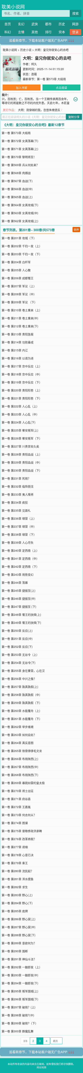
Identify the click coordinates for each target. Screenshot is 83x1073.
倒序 (76, 229)
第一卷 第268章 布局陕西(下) (20, 775)
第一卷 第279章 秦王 (15, 863)
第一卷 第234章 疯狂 (15, 502)
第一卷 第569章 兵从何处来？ (20, 165)
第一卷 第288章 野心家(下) (18, 935)
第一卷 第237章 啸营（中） (19, 526)
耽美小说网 (13, 6)
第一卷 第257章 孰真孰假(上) (20, 687)
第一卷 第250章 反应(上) (17, 631)
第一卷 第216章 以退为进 (17, 358)
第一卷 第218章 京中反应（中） (22, 374)
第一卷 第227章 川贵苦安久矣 (20, 446)
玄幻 (21, 24)
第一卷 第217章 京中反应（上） (22, 366)
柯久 (34, 64)
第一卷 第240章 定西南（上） (20, 550)
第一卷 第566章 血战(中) (17, 189)
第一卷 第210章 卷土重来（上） (22, 310)
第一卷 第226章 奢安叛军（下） (22, 438)
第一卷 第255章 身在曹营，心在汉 (23, 671)
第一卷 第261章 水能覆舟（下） (22, 719)
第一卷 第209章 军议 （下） (19, 302)
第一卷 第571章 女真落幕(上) (20, 149)
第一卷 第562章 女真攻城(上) (20, 221)
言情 (21, 32)
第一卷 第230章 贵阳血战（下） (22, 470)
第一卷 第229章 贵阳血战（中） (22, 462)
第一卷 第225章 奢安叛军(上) (20, 430)
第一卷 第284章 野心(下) (17, 903)
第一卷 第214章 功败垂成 (17, 342)
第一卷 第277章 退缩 (15, 847)
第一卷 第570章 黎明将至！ (19, 157)
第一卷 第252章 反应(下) (17, 647)
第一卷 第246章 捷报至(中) (18, 598)
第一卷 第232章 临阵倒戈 (17, 486)
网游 (75, 24)
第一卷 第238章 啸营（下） (19, 534)
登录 (75, 32)
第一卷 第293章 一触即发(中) (20, 975)
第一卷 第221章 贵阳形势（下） (22, 398)
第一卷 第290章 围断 (15, 951)
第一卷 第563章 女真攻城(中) (20, 213)
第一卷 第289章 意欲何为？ (19, 943)
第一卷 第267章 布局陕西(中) (20, 767)
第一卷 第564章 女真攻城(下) (20, 205)
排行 (48, 32)
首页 (7, 24)
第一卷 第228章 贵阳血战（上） (22, 454)
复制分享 (74, 117)
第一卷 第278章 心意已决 (17, 855)
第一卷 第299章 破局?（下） (20, 1023)
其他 (34, 32)
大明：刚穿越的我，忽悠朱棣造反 (39, 110)
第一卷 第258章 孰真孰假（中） (22, 695)
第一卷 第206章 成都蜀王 (17, 278)
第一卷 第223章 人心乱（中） (20, 414)
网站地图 (41, 1067)
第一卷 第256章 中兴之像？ (19, 679)
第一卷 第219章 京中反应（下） (22, 382)
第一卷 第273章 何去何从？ (19, 815)
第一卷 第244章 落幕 (15, 582)
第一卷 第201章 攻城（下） (19, 238)
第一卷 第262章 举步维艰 (17, 727)
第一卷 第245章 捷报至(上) (18, 590)
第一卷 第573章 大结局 (51, 79)
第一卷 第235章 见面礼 (16, 510)
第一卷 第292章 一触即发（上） (22, 967)
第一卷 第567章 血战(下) (17, 181)
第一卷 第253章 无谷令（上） (20, 655)
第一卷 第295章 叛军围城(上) (20, 991)
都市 (48, 24)
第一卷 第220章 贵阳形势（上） (22, 390)
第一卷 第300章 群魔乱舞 (17, 1031)
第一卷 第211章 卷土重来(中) (20, 318)
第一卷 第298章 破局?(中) (18, 1015)
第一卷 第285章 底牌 (15, 911)
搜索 (75, 13)
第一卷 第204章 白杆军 (16, 262)
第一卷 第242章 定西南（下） (20, 566)
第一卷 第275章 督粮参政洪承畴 (22, 831)
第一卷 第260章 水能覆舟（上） (22, 711)
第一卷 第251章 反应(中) (17, 639)
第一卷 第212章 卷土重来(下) (20, 326)
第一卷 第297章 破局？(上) (18, 1007)
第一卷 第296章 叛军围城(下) (20, 999)
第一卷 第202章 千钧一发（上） (22, 246)
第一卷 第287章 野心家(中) (18, 927)
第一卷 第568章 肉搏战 (16, 173)
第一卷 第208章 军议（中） (19, 294)
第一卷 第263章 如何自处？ (19, 735)
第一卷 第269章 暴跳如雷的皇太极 (23, 783)
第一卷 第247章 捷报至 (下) (19, 607)
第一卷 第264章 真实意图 (17, 743)
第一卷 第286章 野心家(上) (18, 919)
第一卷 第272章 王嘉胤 (16, 807)
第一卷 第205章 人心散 (16, 270)
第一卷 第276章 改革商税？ (19, 839)
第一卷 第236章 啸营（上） (19, 518)
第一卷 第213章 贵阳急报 (17, 334)
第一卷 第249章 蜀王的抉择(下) (21, 623)
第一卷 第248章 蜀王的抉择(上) (21, 615)
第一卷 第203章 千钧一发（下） (22, 254)
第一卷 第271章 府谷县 (16, 799)
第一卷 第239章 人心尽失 (17, 542)
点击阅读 (61, 88)
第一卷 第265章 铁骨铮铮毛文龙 (22, 751)
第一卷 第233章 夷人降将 (17, 494)
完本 (62, 32)
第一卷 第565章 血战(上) (17, 197)
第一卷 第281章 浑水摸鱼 (17, 879)
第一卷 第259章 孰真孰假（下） (22, 703)
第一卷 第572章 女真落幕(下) (20, 141)
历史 (62, 24)
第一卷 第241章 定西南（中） (20, 558)
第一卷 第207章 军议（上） (19, 286)
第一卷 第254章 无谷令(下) (18, 663)
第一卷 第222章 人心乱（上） (20, 406)
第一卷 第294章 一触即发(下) (20, 983)
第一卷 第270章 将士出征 (17, 791)
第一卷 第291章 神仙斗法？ (19, 959)
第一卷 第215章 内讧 (15, 350)
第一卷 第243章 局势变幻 (17, 574)
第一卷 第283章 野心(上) (17, 895)
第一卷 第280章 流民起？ (17, 871)
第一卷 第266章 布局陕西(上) (20, 759)
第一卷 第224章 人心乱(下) (18, 422)
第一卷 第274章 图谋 (15, 823)
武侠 (34, 24)
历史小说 (25, 50)
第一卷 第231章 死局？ (16, 478)
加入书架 (21, 88)
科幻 (7, 32)
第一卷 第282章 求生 (15, 887)
